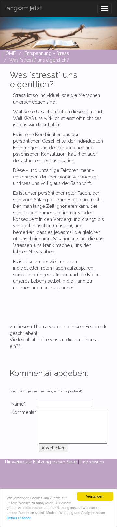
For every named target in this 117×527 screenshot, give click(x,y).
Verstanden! (95, 496)
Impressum (92, 461)
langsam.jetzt (23, 8)
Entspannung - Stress (46, 53)
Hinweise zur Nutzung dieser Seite (41, 461)
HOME (9, 53)
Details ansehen (19, 517)
